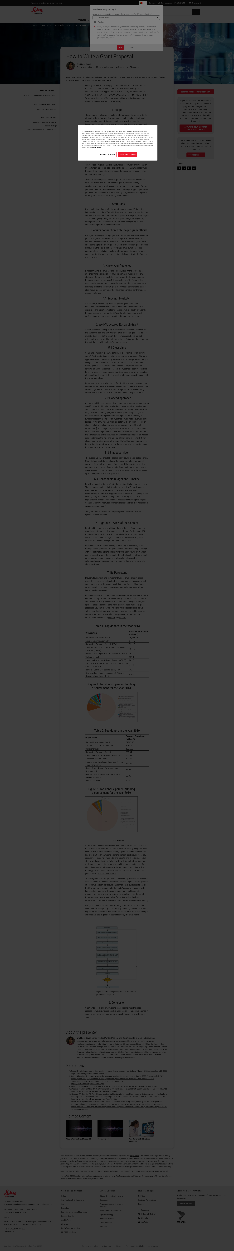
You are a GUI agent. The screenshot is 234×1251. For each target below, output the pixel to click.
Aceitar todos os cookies (127, 154)
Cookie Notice (96, 147)
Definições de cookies (107, 154)
